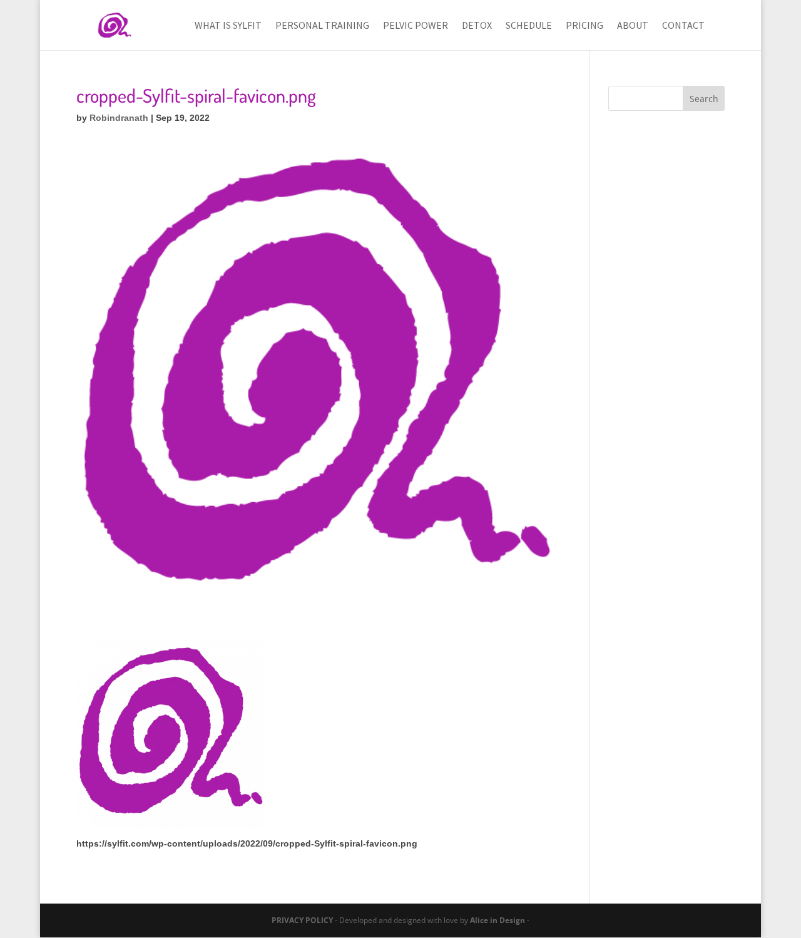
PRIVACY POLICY (302, 920)
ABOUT (632, 26)
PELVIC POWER (415, 26)
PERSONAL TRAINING (322, 26)
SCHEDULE (529, 26)
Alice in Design (497, 920)
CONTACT (683, 26)
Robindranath (118, 118)
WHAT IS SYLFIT (228, 26)
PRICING (584, 26)
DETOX (477, 26)
